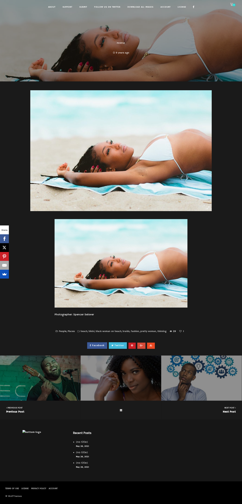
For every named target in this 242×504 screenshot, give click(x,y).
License (25, 488)
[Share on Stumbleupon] (151, 346)
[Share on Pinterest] (132, 346)
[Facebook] (4, 238)
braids (126, 331)
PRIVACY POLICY (38, 488)
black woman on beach (108, 331)
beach (84, 331)
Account (53, 488)
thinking (161, 331)
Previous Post (15, 409)
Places (71, 331)
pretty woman (148, 331)
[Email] (4, 265)
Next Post (229, 409)
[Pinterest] (4, 256)
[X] (4, 247)
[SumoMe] (4, 274)
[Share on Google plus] (141, 346)
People (121, 43)
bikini (91, 331)
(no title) (82, 442)
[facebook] (194, 7)
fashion (135, 331)
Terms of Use (12, 488)
